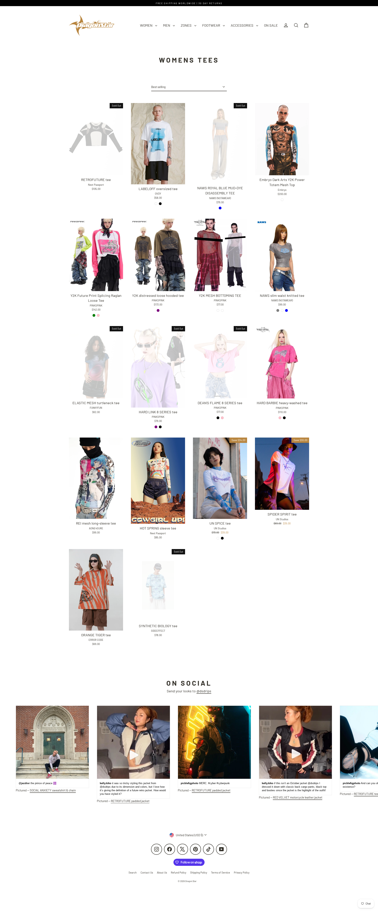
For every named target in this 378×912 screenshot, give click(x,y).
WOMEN (146, 25)
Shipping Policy (198, 872)
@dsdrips (203, 691)
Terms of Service (220, 872)
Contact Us (147, 872)
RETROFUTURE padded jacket (130, 801)
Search (133, 872)
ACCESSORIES (242, 25)
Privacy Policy (241, 872)
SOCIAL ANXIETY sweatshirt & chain (53, 790)
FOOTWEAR (211, 25)
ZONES (186, 25)
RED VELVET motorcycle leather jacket (297, 797)
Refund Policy (178, 872)
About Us (162, 872)
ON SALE (271, 25)
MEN (167, 25)
